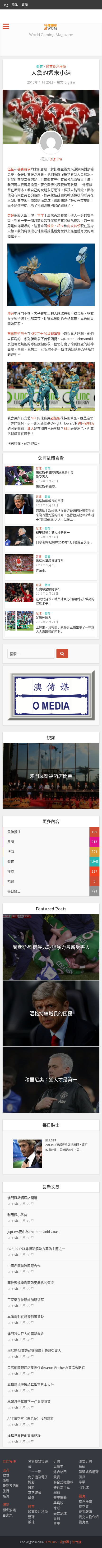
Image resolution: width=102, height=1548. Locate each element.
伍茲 (10, 169)
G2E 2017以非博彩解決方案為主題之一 (36, 1248)
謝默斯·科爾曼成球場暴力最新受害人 (55, 474)
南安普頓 (73, 225)
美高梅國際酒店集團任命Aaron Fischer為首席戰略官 (46, 1367)
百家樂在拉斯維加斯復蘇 (25, 1299)
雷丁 (40, 215)
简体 (15, 5)
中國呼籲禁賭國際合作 (24, 1265)
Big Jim (69, 82)
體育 (39, 66)
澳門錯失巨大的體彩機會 (25, 1333)
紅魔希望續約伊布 (48, 589)
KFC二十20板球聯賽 (45, 333)
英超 (10, 215)
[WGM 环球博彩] (51, 25)
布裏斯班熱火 (17, 333)
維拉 (50, 225)
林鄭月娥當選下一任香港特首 (29, 1401)
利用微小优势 (17, 1214)
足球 (39, 469)
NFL (34, 418)
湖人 (30, 428)
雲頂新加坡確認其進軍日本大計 (30, 1384)
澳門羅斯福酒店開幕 (51, 776)
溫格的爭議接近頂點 (50, 561)
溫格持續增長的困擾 (50, 501)
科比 (67, 428)
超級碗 (55, 418)
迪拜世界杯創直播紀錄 (24, 1435)
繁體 (25, 5)
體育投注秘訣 (56, 66)
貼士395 (50, 1140)
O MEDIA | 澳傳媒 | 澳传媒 (63, 1542)
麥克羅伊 (24, 169)
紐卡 (60, 225)
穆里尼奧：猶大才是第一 (53, 532)
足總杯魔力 (43, 617)
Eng (5, 5)
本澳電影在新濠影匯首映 (25, 1316)
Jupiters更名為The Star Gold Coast (33, 1231)
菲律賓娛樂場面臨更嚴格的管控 (30, 1282)
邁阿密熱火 (86, 423)
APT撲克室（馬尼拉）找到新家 (30, 1418)
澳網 (10, 313)
